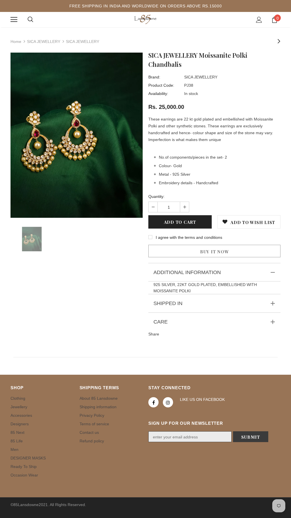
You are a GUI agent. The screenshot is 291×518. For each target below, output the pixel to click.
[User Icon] (259, 20)
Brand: (154, 77)
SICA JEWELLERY (43, 41)
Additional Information (187, 272)
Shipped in (167, 303)
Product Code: (161, 85)
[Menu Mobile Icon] (14, 19)
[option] (77, 135)
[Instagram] (168, 402)
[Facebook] (153, 402)
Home (16, 41)
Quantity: (156, 196)
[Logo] (145, 19)
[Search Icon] (30, 19)
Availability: (158, 93)
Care (160, 322)
